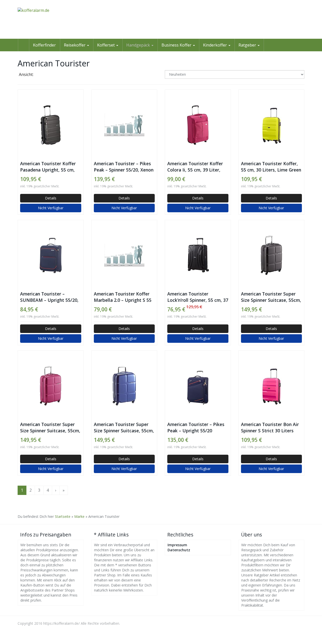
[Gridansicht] (41, 75)
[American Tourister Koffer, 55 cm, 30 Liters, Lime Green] (271, 125)
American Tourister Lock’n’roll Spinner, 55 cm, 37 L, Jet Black (197, 297)
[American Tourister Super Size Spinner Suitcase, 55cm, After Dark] (271, 255)
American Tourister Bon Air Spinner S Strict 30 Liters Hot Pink (270, 427)
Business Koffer (177, 45)
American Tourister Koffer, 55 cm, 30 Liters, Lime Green (271, 166)
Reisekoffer (75, 45)
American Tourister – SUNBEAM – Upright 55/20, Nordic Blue (49, 297)
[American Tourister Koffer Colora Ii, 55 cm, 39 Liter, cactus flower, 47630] (197, 125)
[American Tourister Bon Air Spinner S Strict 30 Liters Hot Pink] (271, 386)
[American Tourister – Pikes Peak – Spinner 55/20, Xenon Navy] (124, 125)
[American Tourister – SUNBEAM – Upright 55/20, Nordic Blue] (50, 255)
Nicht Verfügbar (50, 207)
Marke (79, 516)
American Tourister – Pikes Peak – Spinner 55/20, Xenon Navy (123, 166)
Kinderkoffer (215, 45)
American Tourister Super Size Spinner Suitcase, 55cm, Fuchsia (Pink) (50, 427)
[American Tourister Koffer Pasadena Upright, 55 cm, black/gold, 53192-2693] (50, 125)
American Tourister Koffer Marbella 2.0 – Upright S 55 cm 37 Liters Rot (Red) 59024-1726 (122, 297)
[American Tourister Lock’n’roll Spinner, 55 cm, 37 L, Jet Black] (197, 255)
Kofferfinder (44, 45)
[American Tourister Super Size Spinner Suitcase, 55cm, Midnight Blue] (124, 386)
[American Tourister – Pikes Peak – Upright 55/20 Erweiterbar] (197, 386)
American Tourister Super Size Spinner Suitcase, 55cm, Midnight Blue (124, 427)
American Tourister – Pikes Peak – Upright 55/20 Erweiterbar (195, 427)
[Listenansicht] (54, 75)
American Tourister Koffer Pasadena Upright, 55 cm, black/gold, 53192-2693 (48, 166)
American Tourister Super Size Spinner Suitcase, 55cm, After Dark (271, 297)
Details (50, 198)
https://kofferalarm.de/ (61, 623)
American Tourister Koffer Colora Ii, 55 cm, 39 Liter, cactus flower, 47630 (195, 166)
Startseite (62, 516)
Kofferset (106, 45)
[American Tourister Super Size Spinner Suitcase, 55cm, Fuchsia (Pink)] (50, 386)
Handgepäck (138, 45)
